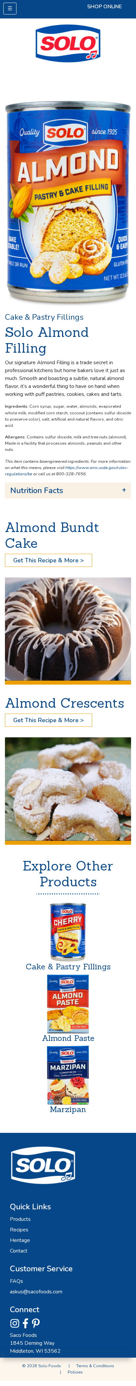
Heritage (20, 1240)
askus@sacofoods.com (36, 1291)
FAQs (16, 1281)
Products (20, 1219)
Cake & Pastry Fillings (44, 317)
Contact (18, 1250)
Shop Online (104, 6)
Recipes (19, 1229)
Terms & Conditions (95, 1366)
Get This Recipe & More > (48, 560)
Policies (75, 1372)
